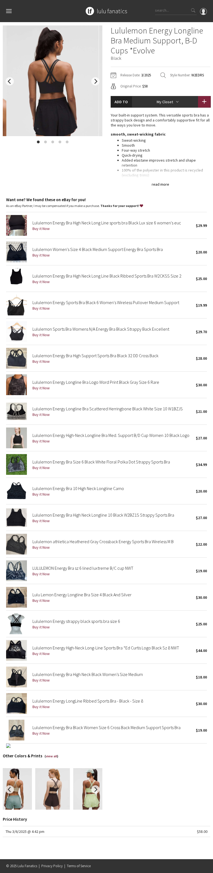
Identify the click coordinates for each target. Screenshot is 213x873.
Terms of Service (79, 866)
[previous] (10, 81)
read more (160, 184)
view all (51, 756)
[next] (95, 81)
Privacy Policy (52, 866)
